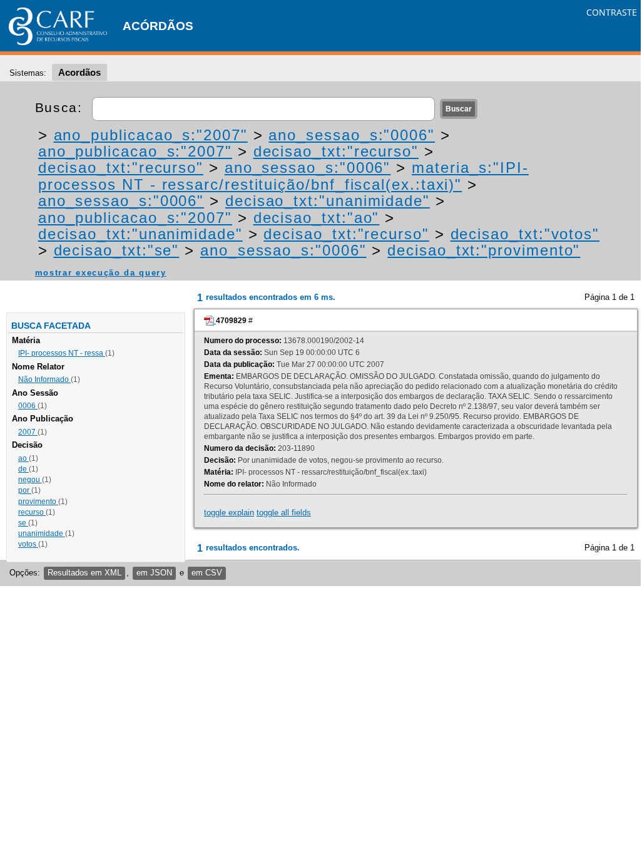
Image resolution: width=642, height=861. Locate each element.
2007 (28, 432)
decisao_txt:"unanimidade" (327, 200)
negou (30, 479)
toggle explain (229, 512)
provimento (38, 501)
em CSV (206, 572)
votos (28, 544)
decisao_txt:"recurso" (336, 151)
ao (23, 458)
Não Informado (44, 379)
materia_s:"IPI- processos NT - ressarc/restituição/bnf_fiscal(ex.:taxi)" (283, 175)
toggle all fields (284, 512)
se (23, 522)
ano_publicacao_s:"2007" (151, 134)
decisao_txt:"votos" (525, 233)
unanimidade (41, 533)
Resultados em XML (84, 572)
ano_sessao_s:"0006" (351, 134)
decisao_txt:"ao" (316, 217)
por (24, 490)
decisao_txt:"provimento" (483, 250)
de (23, 469)
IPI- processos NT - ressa (61, 353)
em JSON (154, 572)
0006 (28, 405)
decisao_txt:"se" (117, 250)
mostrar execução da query (100, 272)
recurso (32, 512)
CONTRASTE (611, 12)
